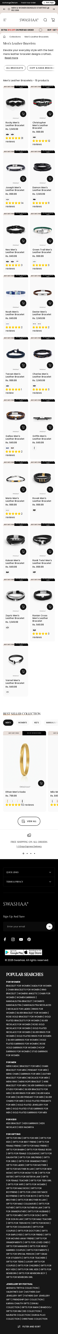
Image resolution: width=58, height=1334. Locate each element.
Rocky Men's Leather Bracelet (15, 124)
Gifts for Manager (17, 1246)
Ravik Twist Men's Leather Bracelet (42, 562)
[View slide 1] (23, 853)
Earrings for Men (30, 1073)
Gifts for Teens (15, 1261)
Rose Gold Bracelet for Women (24, 1016)
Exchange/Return (10, 3)
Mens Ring (11, 1081)
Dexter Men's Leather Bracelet (41, 313)
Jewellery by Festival (19, 1284)
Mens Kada (12, 1066)
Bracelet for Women (18, 985)
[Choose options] (23, 114)
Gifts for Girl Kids (28, 1269)
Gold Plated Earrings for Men (30, 1112)
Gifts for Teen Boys (19, 1223)
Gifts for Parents (37, 1250)
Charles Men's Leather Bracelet (41, 375)
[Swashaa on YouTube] (21, 939)
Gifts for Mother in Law (20, 1168)
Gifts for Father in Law (29, 1207)
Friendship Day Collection (28, 1299)
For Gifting (13, 1134)
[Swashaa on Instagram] (13, 939)
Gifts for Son (32, 1215)
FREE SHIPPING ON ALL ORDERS (29, 841)
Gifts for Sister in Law (27, 1176)
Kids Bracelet (13, 1123)
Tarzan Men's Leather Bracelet (15, 375)
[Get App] (23, 952)
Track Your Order (28, 3)
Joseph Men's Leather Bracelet (15, 189)
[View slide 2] (27, 853)
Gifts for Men (14, 1215)
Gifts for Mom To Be (25, 1172)
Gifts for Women (35, 1184)
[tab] (15, 68)
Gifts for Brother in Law (32, 1199)
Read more (11, 58)
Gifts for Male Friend (35, 1145)
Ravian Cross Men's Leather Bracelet (40, 618)
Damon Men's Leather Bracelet (41, 189)
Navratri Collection (18, 1315)
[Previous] (4, 9)
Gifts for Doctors (29, 1230)
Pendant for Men (37, 1070)
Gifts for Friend (34, 1234)
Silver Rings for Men (24, 1093)
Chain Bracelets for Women (24, 989)
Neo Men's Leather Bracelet (15, 251)
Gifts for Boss (40, 1223)
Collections (15, 36)
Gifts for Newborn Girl (19, 1277)
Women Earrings (26, 997)
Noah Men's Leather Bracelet (15, 313)
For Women (13, 981)
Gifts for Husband (38, 1211)
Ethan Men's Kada (16, 791)
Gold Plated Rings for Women (34, 1036)
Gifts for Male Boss (17, 1188)
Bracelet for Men (30, 1066)
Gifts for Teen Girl (41, 1180)
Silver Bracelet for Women (32, 1012)
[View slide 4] (35, 853)
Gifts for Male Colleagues (21, 1203)
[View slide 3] (31, 853)
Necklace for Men (38, 1077)
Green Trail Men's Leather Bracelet (42, 251)
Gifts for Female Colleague (23, 1153)
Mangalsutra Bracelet (19, 1001)
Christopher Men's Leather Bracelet (40, 125)
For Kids (11, 1119)
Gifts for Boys (28, 1196)
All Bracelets (14, 68)
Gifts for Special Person (20, 1253)
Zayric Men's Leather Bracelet (15, 617)
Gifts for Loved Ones (36, 1242)
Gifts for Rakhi (30, 1307)
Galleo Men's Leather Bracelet (15, 437)
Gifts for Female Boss (39, 1149)
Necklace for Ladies (19, 1008)
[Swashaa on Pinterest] (29, 939)
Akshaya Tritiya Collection (22, 1287)
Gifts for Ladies (15, 1165)
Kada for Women (41, 985)
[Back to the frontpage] (4, 37)
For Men (11, 1062)
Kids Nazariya (26, 1127)
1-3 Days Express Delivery (29, 846)
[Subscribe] (49, 926)
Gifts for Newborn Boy (32, 1273)
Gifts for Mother (36, 1165)
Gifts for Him (13, 1138)
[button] (13, 138)
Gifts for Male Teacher (38, 1219)
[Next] (53, 9)
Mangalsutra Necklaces (37, 1005)
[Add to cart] (50, 114)
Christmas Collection (34, 1318)
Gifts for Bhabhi (15, 1149)
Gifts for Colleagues (18, 1226)
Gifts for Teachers (34, 1257)
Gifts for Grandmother (32, 1161)
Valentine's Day (14, 1291)
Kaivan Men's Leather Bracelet (15, 562)
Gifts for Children (28, 1265)
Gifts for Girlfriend (30, 1157)
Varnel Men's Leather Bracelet (15, 682)
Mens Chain (12, 1073)
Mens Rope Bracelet (30, 1081)
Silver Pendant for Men (30, 1097)
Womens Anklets (27, 993)
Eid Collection (31, 1311)
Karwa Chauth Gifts (17, 1303)
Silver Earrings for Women (23, 1039)
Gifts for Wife (16, 1184)
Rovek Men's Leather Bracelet (41, 500)
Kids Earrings (30, 1123)
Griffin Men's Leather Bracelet (41, 437)
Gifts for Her (30, 1138)
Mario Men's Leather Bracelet (15, 500)
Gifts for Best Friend (24, 1141)
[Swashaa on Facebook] (5, 939)
